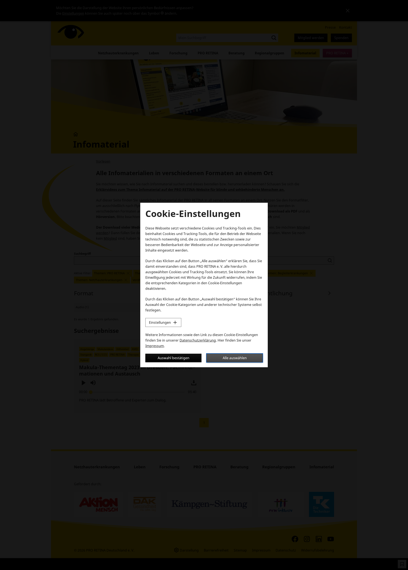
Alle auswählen (235, 358)
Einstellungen (160, 322)
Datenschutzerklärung (198, 340)
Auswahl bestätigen (173, 358)
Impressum (154, 345)
